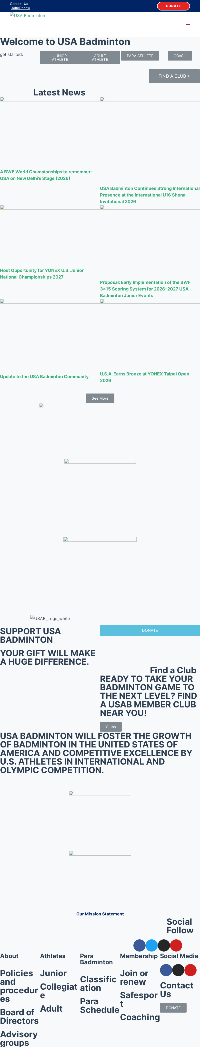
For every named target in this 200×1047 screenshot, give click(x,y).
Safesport (139, 999)
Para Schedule (100, 1005)
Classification (98, 983)
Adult (51, 1008)
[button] (60, 57)
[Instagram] (164, 945)
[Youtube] (176, 945)
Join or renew (134, 977)
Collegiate (59, 990)
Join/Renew (20, 8)
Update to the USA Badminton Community (44, 376)
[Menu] (188, 24)
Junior (53, 973)
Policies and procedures (19, 986)
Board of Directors (19, 1016)
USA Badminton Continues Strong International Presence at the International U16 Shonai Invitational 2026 (150, 195)
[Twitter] (152, 945)
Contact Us (19, 4)
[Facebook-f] (139, 945)
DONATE (173, 6)
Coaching (140, 1017)
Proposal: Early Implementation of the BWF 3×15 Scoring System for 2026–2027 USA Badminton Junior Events (145, 289)
